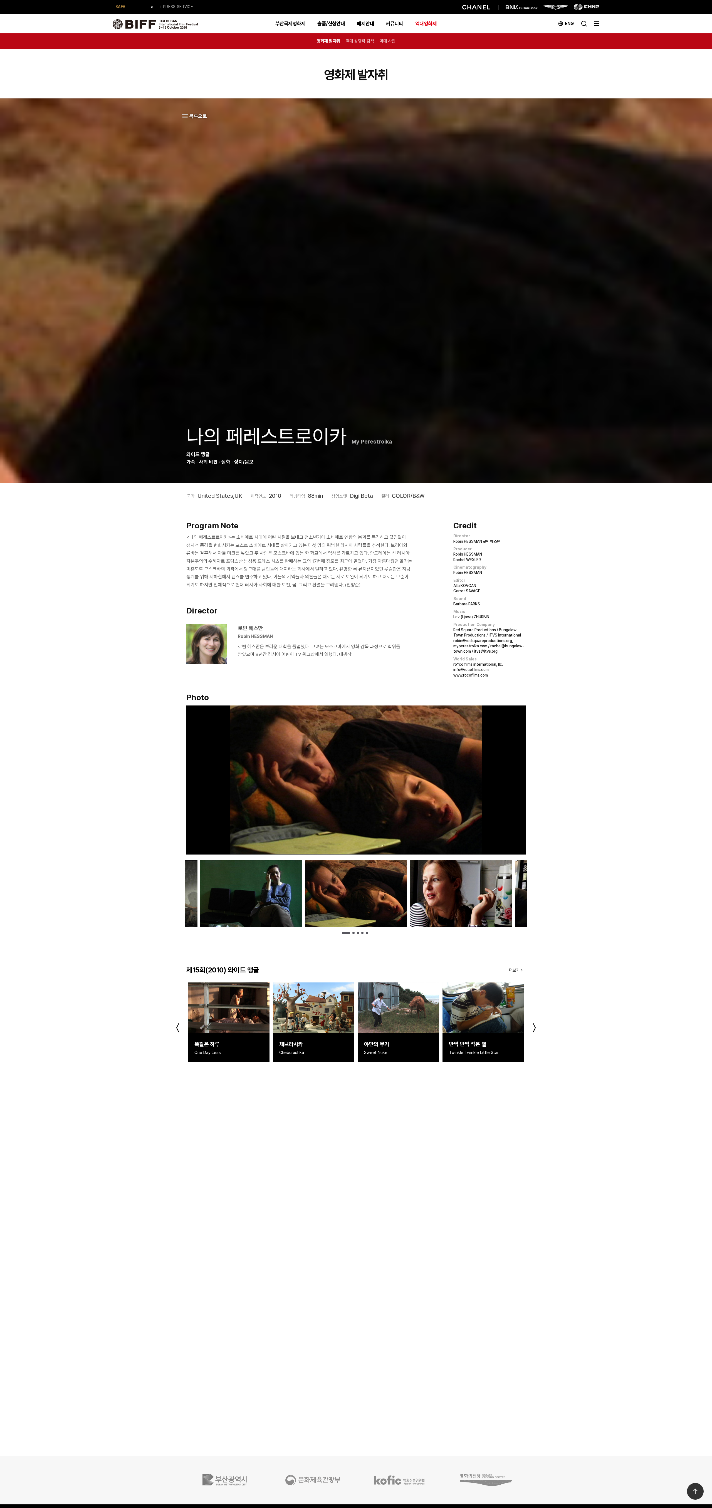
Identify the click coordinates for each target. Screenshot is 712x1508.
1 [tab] (346, 933)
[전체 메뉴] (596, 23)
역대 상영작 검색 (360, 41)
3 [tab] (358, 933)
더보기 (514, 970)
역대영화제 (426, 23)
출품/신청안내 (331, 23)
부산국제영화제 (290, 23)
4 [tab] (362, 933)
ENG (569, 23)
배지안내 (365, 23)
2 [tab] (353, 933)
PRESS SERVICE (178, 6)
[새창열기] (226, 1479)
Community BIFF (130, 7)
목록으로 (198, 116)
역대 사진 (387, 41)
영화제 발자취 (328, 41)
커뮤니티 (394, 23)
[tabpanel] (356, 893)
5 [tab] (367, 933)
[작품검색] (584, 23)
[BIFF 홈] (155, 23)
